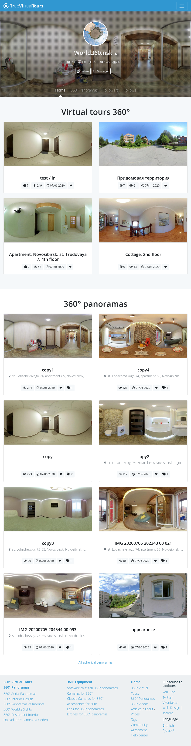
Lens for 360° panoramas (85, 709)
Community (139, 724)
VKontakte (170, 702)
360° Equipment (79, 682)
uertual (26, 6)
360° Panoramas (84, 90)
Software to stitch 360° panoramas (92, 688)
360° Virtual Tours (17, 682)
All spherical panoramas (95, 662)
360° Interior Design (18, 699)
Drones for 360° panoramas (87, 714)
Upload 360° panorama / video (25, 720)
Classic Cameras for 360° (85, 698)
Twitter (168, 697)
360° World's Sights (17, 709)
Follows (130, 90)
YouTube (169, 692)
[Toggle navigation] (182, 6)
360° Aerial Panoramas (19, 693)
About (149, 709)
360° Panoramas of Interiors (23, 704)
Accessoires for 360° (82, 704)
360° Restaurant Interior (21, 714)
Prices (135, 714)
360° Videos (140, 704)
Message (102, 71)
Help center (139, 735)
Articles (136, 709)
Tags (134, 719)
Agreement (139, 730)
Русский (168, 730)
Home (60, 90)
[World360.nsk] (48, 172)
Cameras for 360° (80, 693)
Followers (111, 90)
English (168, 725)
